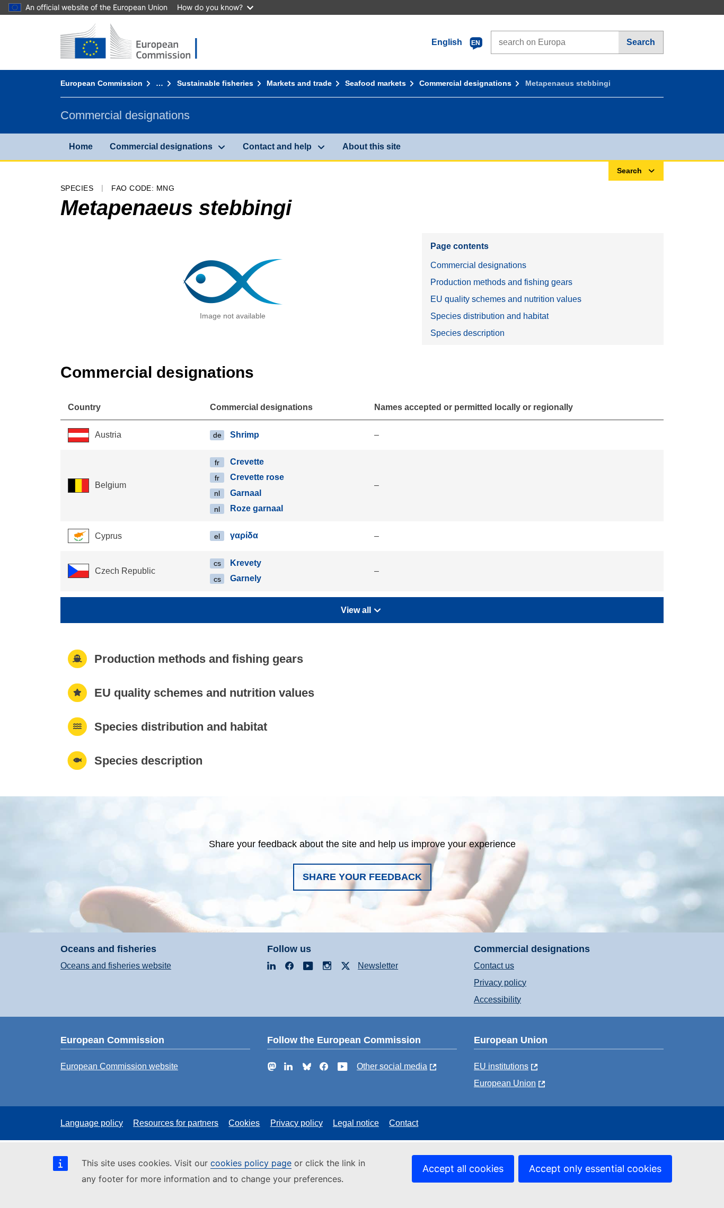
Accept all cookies (463, 1168)
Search (640, 42)
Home (81, 146)
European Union (505, 1083)
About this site (371, 146)
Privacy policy (500, 982)
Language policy (91, 1122)
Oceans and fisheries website (115, 965)
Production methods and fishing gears (501, 282)
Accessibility (497, 999)
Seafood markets (375, 83)
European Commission (101, 83)
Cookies (244, 1122)
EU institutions (501, 1066)
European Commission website (119, 1066)
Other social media (392, 1066)
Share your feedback (362, 877)
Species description (467, 332)
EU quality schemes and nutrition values (505, 299)
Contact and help (277, 146)
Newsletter (378, 965)
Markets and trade (299, 83)
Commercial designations (465, 83)
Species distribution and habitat (489, 316)
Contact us (494, 965)
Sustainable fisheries (215, 83)
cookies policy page (251, 1163)
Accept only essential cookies (595, 1168)
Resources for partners (175, 1122)
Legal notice (356, 1122)
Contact (403, 1122)
